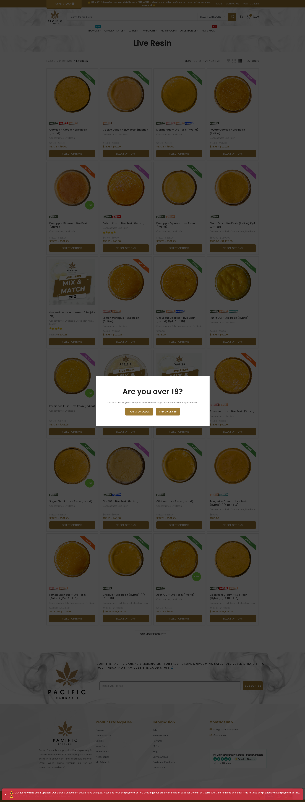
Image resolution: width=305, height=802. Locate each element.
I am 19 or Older (139, 411)
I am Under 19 (167, 411)
